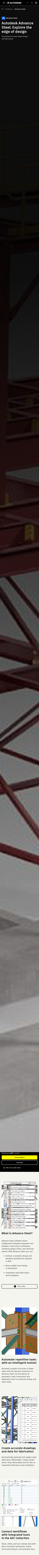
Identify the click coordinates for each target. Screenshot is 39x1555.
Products (9, 9)
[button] (12, 1168)
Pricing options (19, 1157)
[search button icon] (32, 3)
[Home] (14, 3)
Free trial (19, 1163)
